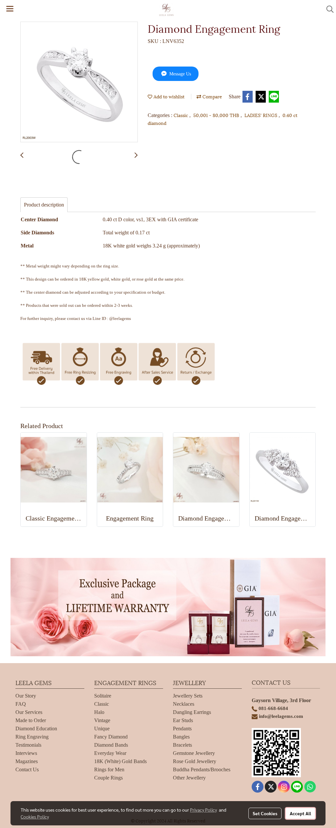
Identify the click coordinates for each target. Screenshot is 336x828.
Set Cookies (265, 813)
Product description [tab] (44, 204)
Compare (211, 96)
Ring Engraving (32, 736)
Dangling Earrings (192, 712)
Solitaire (102, 696)
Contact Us (27, 769)
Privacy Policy (203, 810)
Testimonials (28, 745)
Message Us (179, 73)
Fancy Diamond (111, 736)
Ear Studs (183, 720)
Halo (99, 712)
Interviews (26, 753)
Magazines (26, 761)
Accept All (300, 813)
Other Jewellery (189, 777)
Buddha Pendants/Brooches (201, 769)
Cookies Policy (35, 816)
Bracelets (182, 745)
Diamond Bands (111, 745)
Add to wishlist (168, 96)
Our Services (28, 712)
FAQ (20, 704)
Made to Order (30, 720)
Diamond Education (36, 728)
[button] (327, 9)
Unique (102, 728)
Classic (181, 114)
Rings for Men (109, 769)
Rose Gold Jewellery (194, 761)
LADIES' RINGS (261, 114)
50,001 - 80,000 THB (217, 114)
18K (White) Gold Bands (120, 761)
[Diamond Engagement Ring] (79, 82)
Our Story (25, 696)
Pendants (182, 728)
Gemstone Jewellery (194, 753)
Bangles (181, 736)
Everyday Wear (110, 753)
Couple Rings (108, 777)
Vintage (102, 720)
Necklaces (183, 704)
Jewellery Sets (187, 696)
